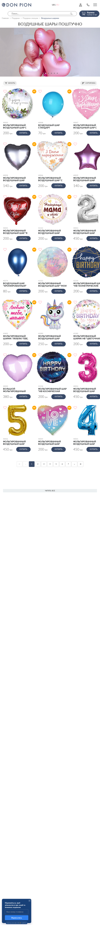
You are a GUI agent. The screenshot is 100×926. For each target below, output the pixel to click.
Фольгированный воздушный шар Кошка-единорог (49, 336)
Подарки (16, 18)
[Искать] (71, 14)
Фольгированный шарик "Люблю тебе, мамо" (15, 336)
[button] (43, 73)
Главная (5, 18)
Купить (23, 133)
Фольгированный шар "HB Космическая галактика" (52, 389)
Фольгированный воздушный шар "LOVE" (49, 442)
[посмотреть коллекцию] (50, 52)
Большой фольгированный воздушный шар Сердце (14, 389)
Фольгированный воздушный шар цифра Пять (14, 442)
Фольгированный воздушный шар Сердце (14, 178)
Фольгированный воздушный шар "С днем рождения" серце (50, 178)
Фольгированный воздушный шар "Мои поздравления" (52, 283)
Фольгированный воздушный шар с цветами (14, 125)
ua (53, 5)
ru (57, 5)
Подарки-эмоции (30, 18)
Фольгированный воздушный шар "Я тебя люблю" (15, 231)
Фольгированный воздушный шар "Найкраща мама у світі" (50, 231)
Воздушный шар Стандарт (49, 125)
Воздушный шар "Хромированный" (14, 283)
